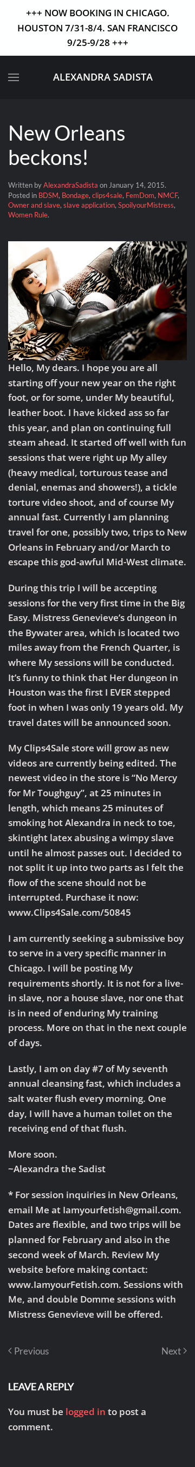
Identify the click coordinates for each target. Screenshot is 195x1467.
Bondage (75, 195)
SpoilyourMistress (146, 205)
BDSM (48, 195)
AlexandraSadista (70, 185)
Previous (31, 1351)
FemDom (140, 195)
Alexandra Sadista (103, 76)
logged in (86, 1411)
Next (171, 1351)
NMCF (168, 195)
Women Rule (28, 214)
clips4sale (107, 195)
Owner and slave (34, 205)
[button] (13, 77)
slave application (89, 205)
